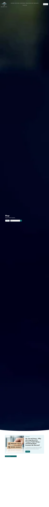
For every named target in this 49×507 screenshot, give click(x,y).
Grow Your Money (17, 3)
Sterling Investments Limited (29, 3)
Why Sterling (12, 3)
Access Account (25, 5)
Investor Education (22, 3)
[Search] (21, 221)
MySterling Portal (36, 3)
